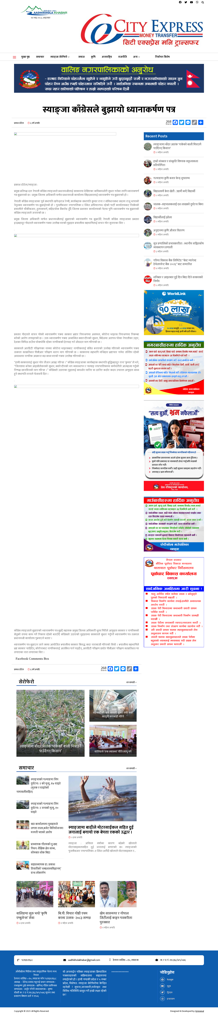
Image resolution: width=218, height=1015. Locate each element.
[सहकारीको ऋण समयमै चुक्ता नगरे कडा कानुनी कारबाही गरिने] (113, 706)
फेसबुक (169, 980)
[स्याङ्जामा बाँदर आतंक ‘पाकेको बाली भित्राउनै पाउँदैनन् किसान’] (50, 723)
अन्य (135, 57)
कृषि (93, 57)
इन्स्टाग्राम (170, 999)
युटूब (168, 986)
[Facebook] (180, 2)
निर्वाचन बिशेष (162, 57)
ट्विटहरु (169, 992)
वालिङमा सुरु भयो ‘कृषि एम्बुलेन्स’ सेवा (31, 915)
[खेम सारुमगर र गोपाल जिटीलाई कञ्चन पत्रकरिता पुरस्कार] (118, 896)
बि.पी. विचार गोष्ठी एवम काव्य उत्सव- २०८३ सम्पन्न (74, 915)
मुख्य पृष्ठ (25, 57)
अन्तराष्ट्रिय (107, 57)
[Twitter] (185, 2)
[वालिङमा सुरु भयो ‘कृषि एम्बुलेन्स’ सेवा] (34, 896)
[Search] (203, 2)
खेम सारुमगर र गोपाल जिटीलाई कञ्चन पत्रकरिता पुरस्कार (116, 917)
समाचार (40, 57)
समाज (81, 57)
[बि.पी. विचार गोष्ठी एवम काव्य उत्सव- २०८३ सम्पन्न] (76, 896)
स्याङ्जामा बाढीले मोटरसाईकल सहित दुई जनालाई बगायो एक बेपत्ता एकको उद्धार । (101, 830)
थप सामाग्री (130, 682)
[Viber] (197, 2)
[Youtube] (191, 2)
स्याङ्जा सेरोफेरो (58, 57)
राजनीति (122, 57)
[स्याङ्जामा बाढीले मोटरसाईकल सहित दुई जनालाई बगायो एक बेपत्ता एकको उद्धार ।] (102, 800)
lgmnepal (199, 1011)
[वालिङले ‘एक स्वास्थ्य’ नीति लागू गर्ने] (113, 741)
